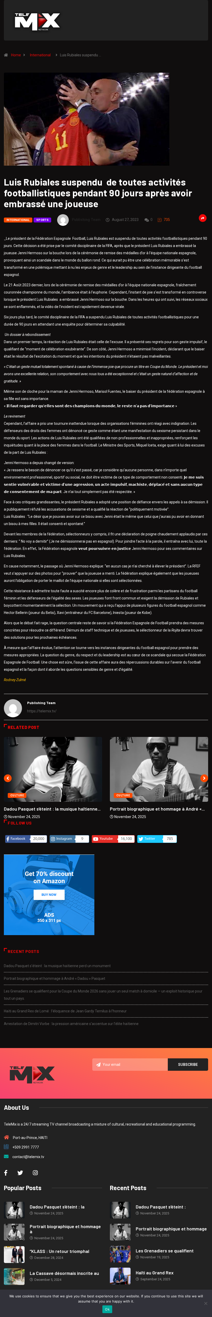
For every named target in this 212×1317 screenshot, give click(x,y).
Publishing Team (86, 220)
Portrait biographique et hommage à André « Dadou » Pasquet (54, 978)
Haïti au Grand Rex (154, 1272)
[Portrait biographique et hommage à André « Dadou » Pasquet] (14, 1232)
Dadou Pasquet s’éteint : (161, 1207)
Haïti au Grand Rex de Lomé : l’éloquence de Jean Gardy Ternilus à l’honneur (65, 1011)
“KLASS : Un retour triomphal (59, 1251)
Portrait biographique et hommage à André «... (157, 809)
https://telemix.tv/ (42, 711)
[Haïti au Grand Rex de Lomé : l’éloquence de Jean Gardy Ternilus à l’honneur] (120, 1276)
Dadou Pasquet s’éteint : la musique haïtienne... (52, 809)
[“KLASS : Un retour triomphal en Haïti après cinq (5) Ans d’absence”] (14, 1254)
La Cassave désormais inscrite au (64, 1273)
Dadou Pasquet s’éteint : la (57, 1207)
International (40, 55)
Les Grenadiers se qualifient (165, 1250)
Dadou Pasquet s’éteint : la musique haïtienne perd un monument (57, 966)
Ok (107, 1309)
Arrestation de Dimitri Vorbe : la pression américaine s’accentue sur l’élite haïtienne (71, 1024)
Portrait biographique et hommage (171, 1228)
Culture (17, 795)
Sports (42, 220)
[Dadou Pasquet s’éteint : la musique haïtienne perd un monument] (14, 1210)
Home (16, 55)
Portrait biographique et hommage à (65, 1228)
